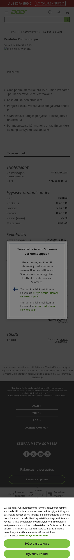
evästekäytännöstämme (33, 535)
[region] (37, 528)
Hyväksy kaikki (37, 554)
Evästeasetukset (37, 544)
